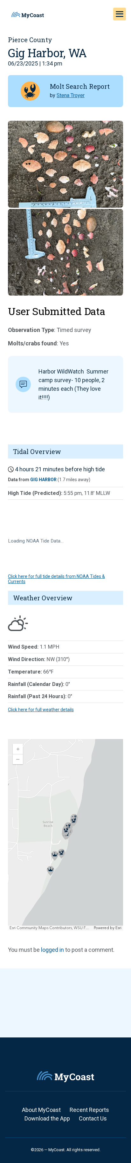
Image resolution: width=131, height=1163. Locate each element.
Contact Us (93, 1118)
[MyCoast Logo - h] (27, 15)
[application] (65, 835)
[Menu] (119, 14)
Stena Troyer (71, 95)
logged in (52, 949)
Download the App (47, 1118)
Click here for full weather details (41, 709)
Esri (118, 928)
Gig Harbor (43, 479)
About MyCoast (41, 1109)
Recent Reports (89, 1109)
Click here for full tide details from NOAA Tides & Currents (56, 579)
